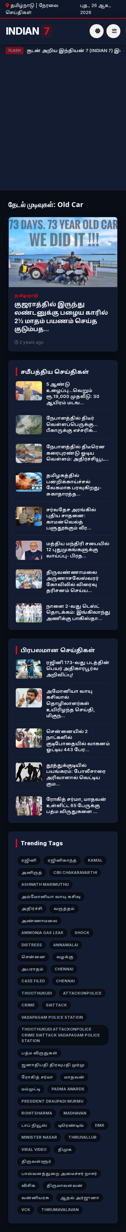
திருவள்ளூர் (36, 1161)
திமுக (65, 1149)
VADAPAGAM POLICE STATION (52, 1017)
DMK (99, 1125)
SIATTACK (56, 1005)
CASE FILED (33, 980)
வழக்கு (65, 956)
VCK (25, 1209)
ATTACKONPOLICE (82, 993)
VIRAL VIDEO (34, 1149)
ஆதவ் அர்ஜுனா (79, 1197)
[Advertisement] (63, 121)
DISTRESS (31, 944)
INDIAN (27, 31)
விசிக (28, 1185)
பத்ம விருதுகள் (39, 1053)
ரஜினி (28, 860)
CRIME (28, 1005)
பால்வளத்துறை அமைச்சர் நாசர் (59, 1173)
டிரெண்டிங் (71, 1125)
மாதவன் (74, 1077)
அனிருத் (31, 872)
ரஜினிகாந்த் (62, 860)
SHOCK (82, 932)
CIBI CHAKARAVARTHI (75, 872)
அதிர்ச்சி (31, 908)
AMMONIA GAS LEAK (42, 932)
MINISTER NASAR (39, 1137)
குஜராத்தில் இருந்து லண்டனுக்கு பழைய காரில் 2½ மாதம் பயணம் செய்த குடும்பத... (61, 317)
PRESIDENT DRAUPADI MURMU (52, 1101)
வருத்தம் (64, 908)
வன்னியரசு (35, 1197)
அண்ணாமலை (39, 920)
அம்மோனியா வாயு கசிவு (50, 896)
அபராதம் (32, 969)
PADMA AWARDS (67, 1089)
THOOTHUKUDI (36, 993)
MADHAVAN (74, 1113)
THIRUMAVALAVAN (60, 1209)
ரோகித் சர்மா (37, 1077)
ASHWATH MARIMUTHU (45, 884)
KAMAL (95, 860)
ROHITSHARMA (36, 1113)
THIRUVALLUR (82, 1137)
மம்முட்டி (30, 1089)
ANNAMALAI (65, 944)
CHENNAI (64, 969)
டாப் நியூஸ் (34, 1125)
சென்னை (33, 956)
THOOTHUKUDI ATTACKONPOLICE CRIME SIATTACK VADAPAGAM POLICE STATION (60, 1035)
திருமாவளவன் (65, 1185)
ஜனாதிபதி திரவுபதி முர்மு (52, 1064)
